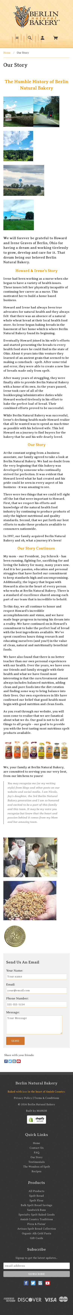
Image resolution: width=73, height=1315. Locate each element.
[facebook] (6, 1061)
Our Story (36, 1157)
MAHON (42, 1110)
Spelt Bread (36, 1195)
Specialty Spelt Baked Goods (37, 1214)
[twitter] (10, 1061)
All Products (36, 1191)
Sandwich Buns (36, 1210)
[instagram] (14, 1061)
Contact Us (37, 1147)
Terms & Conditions (46, 1098)
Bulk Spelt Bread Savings (36, 1205)
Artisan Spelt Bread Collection (36, 1228)
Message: (13, 1012)
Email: (10, 984)
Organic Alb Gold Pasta (36, 1233)
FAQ (36, 1152)
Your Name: (14, 970)
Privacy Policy (23, 1098)
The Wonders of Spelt (36, 1166)
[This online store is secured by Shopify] (36, 1119)
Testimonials (36, 1162)
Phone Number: (17, 998)
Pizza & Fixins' (36, 1224)
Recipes (36, 1171)
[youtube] (19, 1061)
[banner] (36, 17)
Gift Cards (36, 1238)
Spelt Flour (36, 1200)
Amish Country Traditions (36, 1219)
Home (6, 52)
